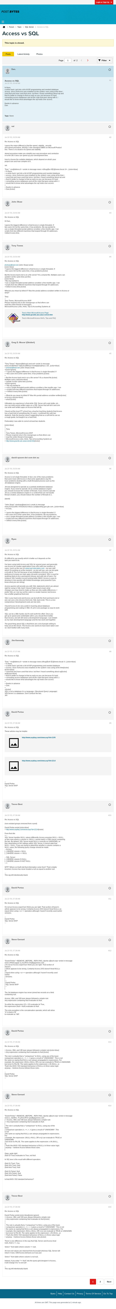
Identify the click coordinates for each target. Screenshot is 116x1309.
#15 (109, 1207)
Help (60, 1293)
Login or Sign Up (102, 2)
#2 (110, 137)
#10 (109, 815)
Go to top (108, 1293)
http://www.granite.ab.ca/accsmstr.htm (37, 315)
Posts (8, 54)
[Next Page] (88, 60)
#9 (110, 723)
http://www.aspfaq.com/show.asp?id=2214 (39, 761)
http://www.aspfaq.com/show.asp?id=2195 (39, 738)
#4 (110, 257)
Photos (39, 54)
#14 (109, 1106)
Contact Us (69, 1293)
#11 (110, 899)
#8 (110, 652)
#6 (110, 469)
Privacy (80, 1293)
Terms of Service (93, 1293)
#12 (109, 951)
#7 (110, 550)
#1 (110, 80)
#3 (110, 213)
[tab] (8, 54)
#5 (110, 354)
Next (109, 1282)
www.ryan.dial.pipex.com (34, 568)
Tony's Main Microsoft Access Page (35, 313)
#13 (109, 1042)
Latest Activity (23, 54)
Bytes (53, 1293)
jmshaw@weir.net (11, 265)
